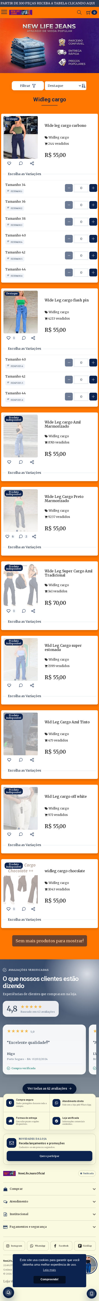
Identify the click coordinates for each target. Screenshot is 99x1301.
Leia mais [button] (49, 1270)
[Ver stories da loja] (20, 12)
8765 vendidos (58, 442)
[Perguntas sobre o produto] (20, 163)
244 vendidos (58, 144)
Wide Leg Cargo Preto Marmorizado (64, 498)
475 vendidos (57, 740)
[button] (31, 1009)
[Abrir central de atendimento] (8, 1292)
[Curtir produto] (9, 163)
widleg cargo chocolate (65, 871)
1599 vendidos (58, 666)
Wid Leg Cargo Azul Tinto (67, 722)
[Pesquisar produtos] (79, 12)
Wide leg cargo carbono (65, 125)
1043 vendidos (58, 889)
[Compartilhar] (32, 163)
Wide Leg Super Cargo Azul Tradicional (68, 573)
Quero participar (49, 1156)
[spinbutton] (81, 188)
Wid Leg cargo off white (66, 796)
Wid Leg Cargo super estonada (63, 647)
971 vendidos (57, 815)
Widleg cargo (58, 137)
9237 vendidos (58, 517)
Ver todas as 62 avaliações (48, 1089)
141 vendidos (57, 591)
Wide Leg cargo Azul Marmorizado (63, 424)
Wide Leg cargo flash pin (67, 300)
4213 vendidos (58, 319)
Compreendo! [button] (49, 1279)
